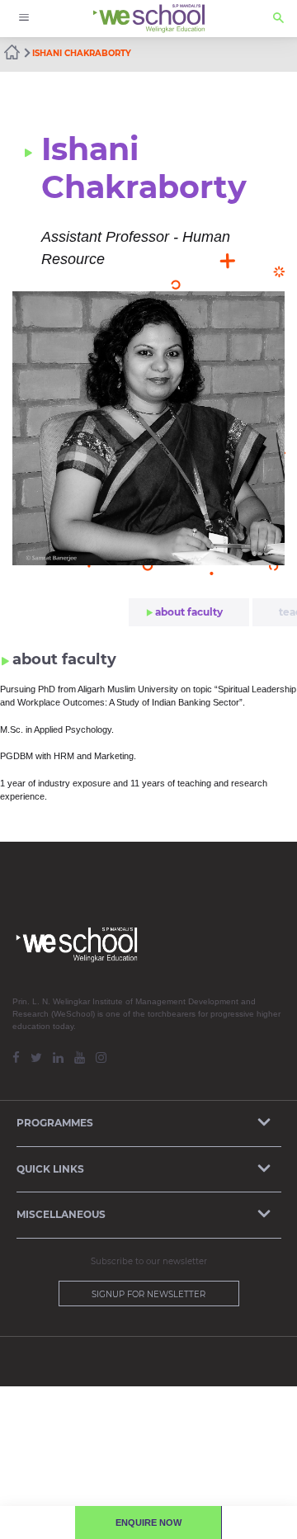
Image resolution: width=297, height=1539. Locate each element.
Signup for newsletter (148, 1294)
